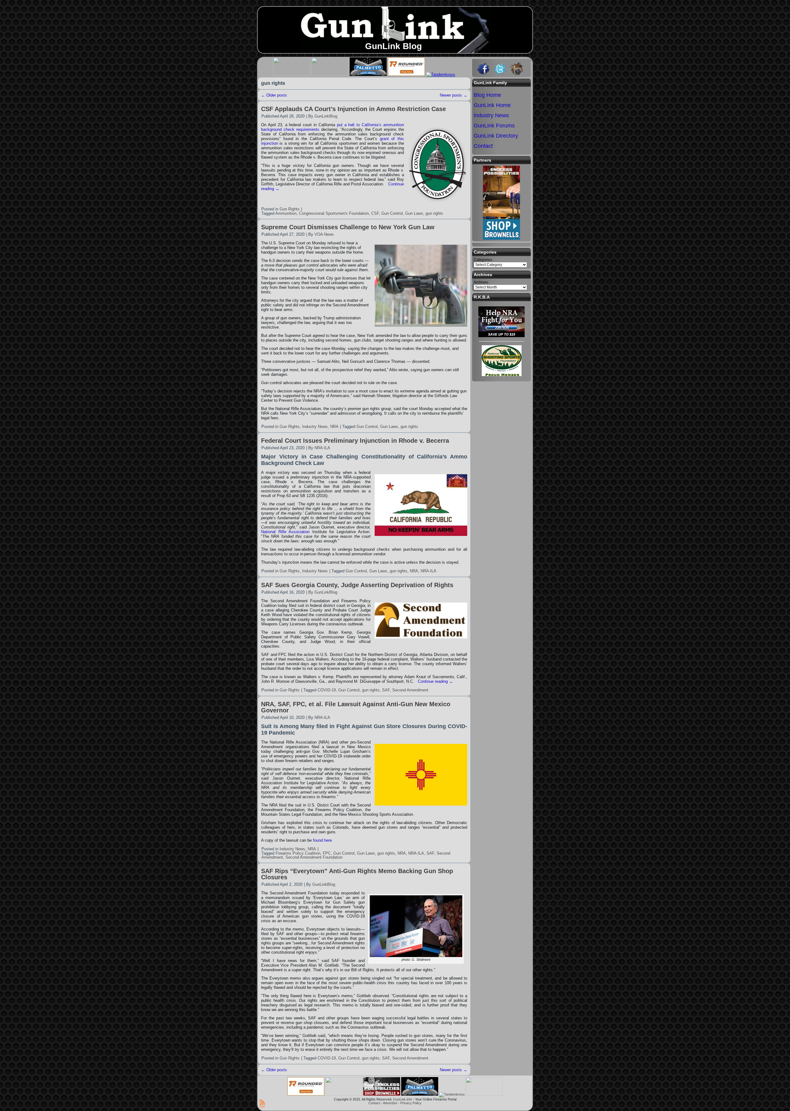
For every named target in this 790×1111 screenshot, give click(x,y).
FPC (327, 853)
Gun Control (392, 213)
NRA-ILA (322, 448)
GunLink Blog (393, 46)
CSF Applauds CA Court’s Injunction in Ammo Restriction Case (353, 109)
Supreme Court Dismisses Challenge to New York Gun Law (347, 227)
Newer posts (453, 95)
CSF (375, 213)
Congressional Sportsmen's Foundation (334, 213)
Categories (483, 260)
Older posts (274, 95)
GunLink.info (402, 1099)
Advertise (390, 1103)
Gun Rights (290, 209)
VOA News (324, 234)
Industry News (315, 426)
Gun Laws (414, 213)
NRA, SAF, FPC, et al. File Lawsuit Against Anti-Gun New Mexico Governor (355, 707)
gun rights (434, 213)
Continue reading (435, 681)
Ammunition (286, 213)
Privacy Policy (411, 1103)
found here (322, 840)
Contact (374, 1103)
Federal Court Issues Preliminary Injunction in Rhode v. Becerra (355, 440)
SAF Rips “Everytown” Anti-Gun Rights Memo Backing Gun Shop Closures (357, 874)
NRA (334, 426)
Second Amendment (410, 690)
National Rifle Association (285, 531)
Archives (481, 282)
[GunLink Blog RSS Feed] (262, 1104)
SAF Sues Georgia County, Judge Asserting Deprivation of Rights (357, 585)
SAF (386, 690)
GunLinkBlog (325, 116)
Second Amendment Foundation (314, 857)
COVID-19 (327, 690)
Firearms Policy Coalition (298, 853)
